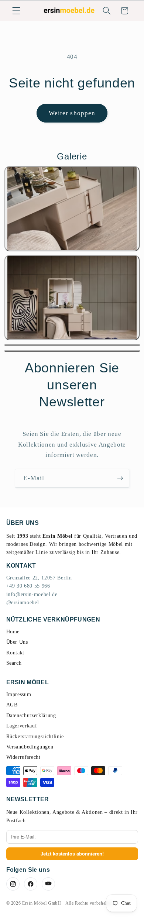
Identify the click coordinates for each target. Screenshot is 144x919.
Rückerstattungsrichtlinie (35, 736)
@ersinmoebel (22, 602)
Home (13, 631)
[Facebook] (30, 884)
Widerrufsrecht (23, 757)
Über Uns (17, 642)
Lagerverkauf (21, 726)
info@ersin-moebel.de (32, 594)
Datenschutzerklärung (31, 715)
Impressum (18, 694)
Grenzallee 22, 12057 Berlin (39, 578)
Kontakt (15, 652)
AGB (12, 705)
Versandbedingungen (30, 747)
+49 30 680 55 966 (28, 586)
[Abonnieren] (120, 478)
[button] (16, 11)
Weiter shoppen (72, 113)
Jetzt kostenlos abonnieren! (72, 854)
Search (14, 663)
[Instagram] (13, 884)
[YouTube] (48, 884)
